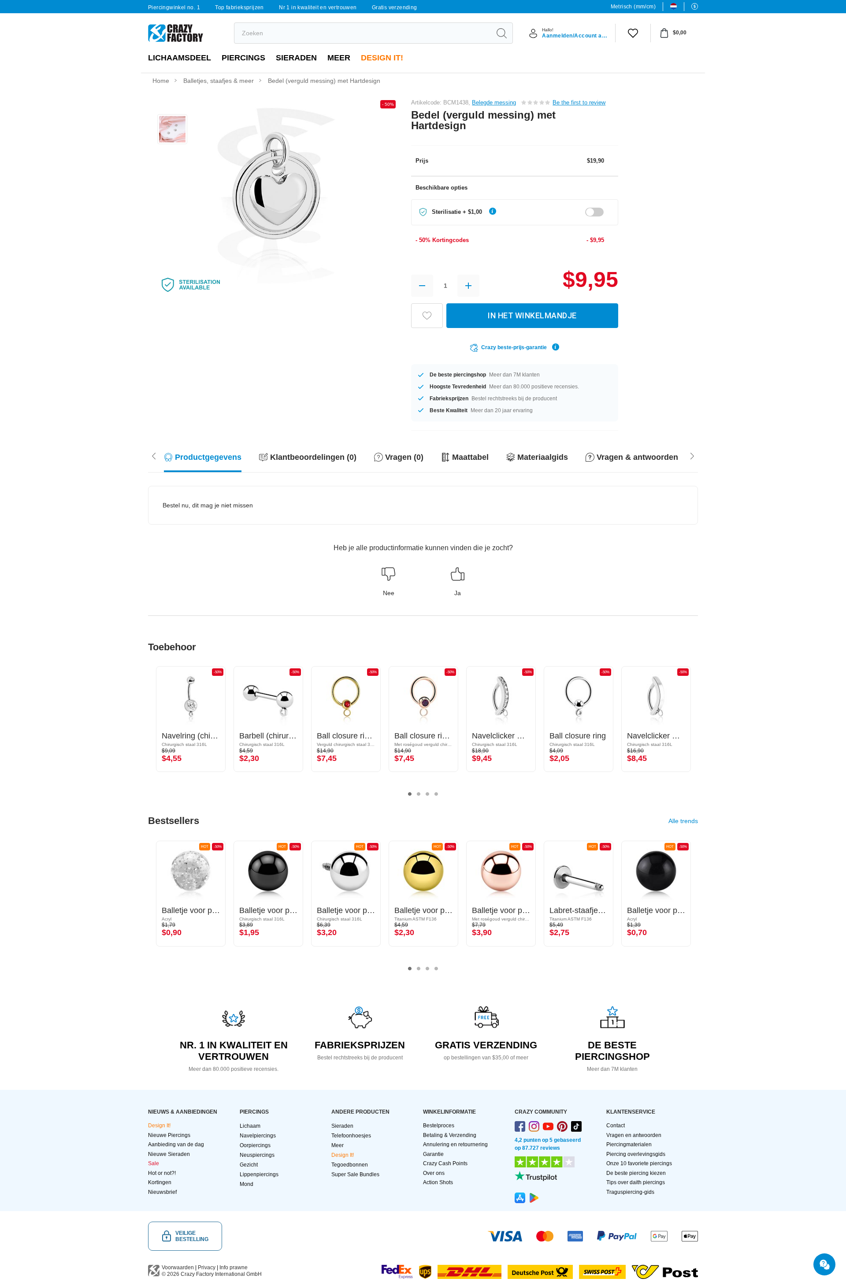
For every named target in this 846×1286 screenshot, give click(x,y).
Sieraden (296, 57)
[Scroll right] (154, 455)
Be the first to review (579, 102)
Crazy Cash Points (445, 1163)
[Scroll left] (692, 455)
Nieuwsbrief (162, 1192)
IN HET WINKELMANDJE (532, 315)
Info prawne (233, 1267)
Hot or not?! (162, 1173)
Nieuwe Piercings (169, 1135)
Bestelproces (438, 1125)
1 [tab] (409, 794)
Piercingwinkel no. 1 (174, 7)
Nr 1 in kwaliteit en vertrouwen (317, 7)
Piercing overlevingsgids (635, 1154)
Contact (615, 1125)
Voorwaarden (178, 1267)
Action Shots (438, 1182)
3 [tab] (427, 794)
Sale (153, 1163)
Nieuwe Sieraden (169, 1154)
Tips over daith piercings (635, 1182)
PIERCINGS (243, 57)
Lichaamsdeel (179, 57)
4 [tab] (436, 794)
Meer (338, 57)
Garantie (433, 1154)
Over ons (434, 1173)
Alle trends (683, 820)
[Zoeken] (501, 33)
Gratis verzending (394, 7)
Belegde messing (494, 102)
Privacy (206, 1267)
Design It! (382, 57)
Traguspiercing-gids (630, 1192)
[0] (633, 33)
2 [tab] (418, 794)
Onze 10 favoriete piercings (639, 1163)
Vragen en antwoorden (633, 1135)
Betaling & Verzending (449, 1135)
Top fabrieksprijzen (239, 7)
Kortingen (159, 1182)
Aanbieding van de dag (176, 1144)
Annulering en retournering (455, 1144)
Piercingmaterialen (629, 1144)
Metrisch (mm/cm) (633, 7)
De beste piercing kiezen (636, 1173)
